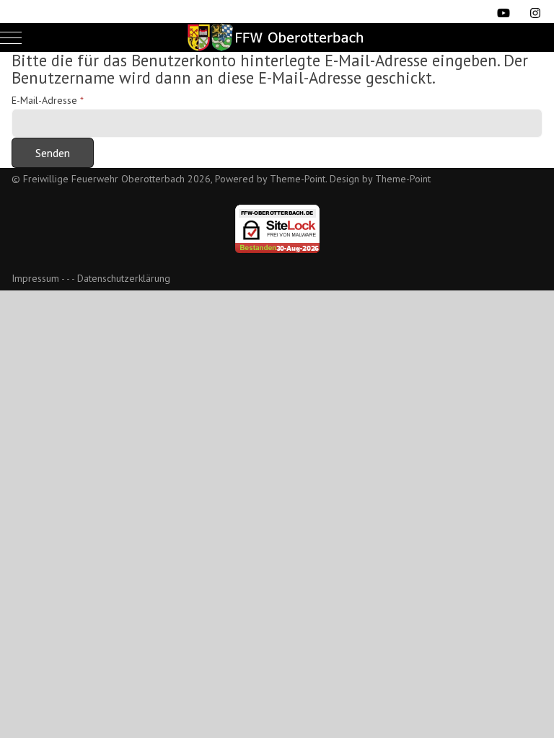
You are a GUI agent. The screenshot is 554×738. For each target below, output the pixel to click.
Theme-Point (297, 178)
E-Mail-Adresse (48, 100)
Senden (52, 153)
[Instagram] (535, 13)
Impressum (35, 278)
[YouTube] (503, 13)
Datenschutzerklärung (123, 278)
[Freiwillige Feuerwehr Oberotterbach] (277, 37)
